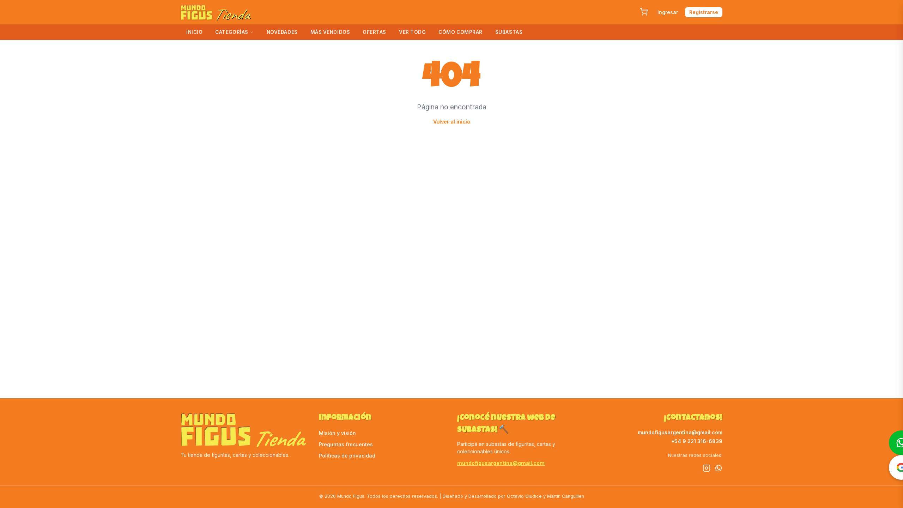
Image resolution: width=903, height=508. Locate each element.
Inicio (194, 32)
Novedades (282, 32)
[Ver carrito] (643, 12)
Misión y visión (337, 433)
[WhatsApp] (718, 469)
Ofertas (374, 32)
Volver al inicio (451, 122)
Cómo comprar (460, 32)
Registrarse (703, 12)
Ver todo (412, 32)
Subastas (508, 32)
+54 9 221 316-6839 (696, 441)
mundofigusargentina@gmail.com (501, 463)
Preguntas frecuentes (346, 444)
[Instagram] (706, 469)
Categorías (231, 32)
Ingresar (667, 12)
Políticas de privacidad (347, 456)
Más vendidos (330, 32)
